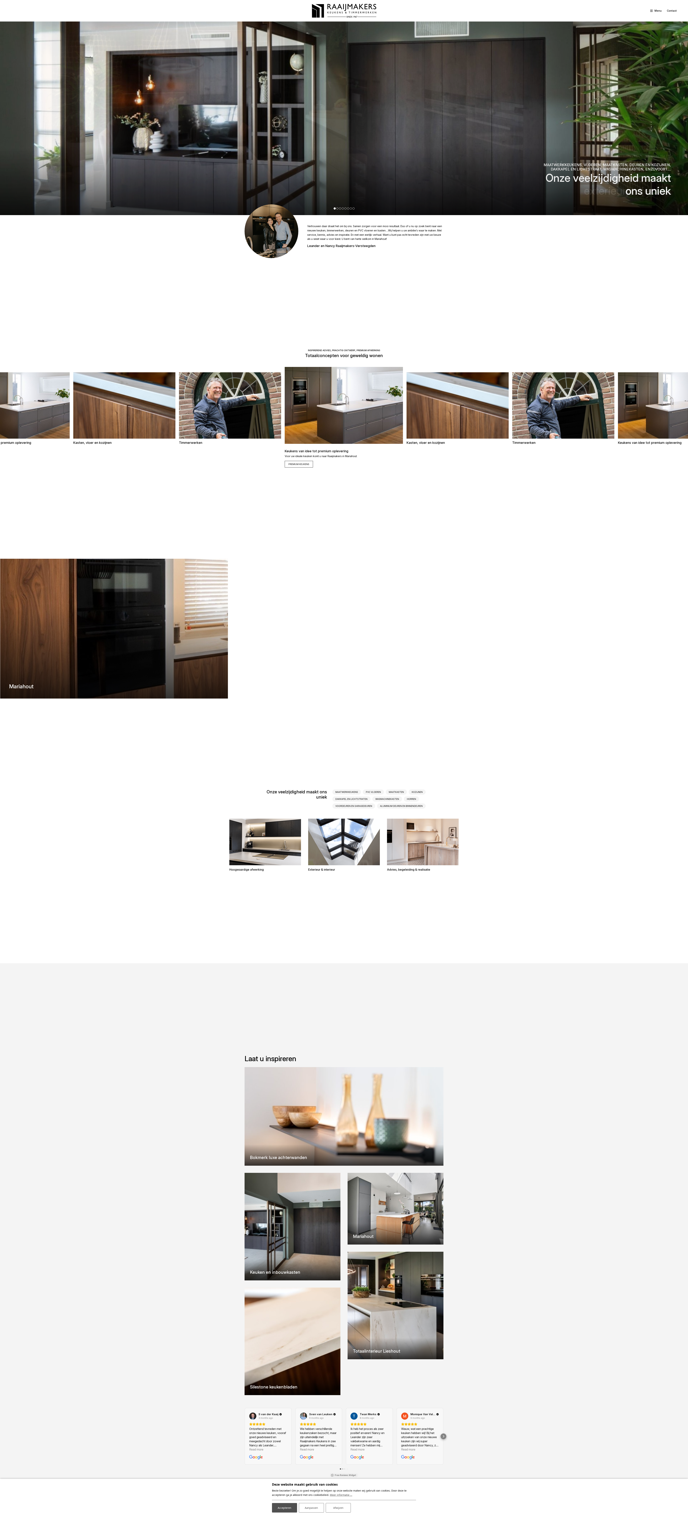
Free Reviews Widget (345, 1475)
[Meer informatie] (124, 405)
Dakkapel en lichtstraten (351, 799)
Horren (411, 799)
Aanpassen (311, 1507)
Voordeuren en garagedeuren (353, 806)
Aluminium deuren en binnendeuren (401, 806)
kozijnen (417, 792)
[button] (334, 208)
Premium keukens (298, 464)
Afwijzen (338, 1507)
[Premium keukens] (344, 405)
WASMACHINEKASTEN (387, 799)
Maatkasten (396, 792)
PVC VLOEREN (373, 792)
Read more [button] (256, 1449)
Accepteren (284, 1507)
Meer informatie (87, 456)
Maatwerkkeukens (346, 792)
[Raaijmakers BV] (344, 11)
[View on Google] (252, 1416)
